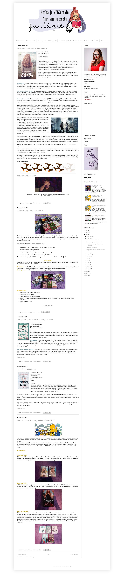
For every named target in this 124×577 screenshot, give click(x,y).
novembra (89, 238)
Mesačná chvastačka (88, 40)
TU (54, 195)
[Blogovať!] (45, 203)
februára (89, 266)
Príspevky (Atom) (30, 557)
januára (88, 268)
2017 (86, 234)
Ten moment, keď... (30, 40)
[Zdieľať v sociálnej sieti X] (47, 203)
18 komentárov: (36, 312)
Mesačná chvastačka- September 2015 (97, 196)
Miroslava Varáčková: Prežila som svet (32, 49)
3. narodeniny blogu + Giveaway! (30, 211)
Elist (67, 194)
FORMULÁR (48, 306)
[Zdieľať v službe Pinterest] (50, 203)
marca (88, 264)
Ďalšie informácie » (21, 357)
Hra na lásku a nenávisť (28, 520)
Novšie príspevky (22, 554)
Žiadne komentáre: (37, 203)
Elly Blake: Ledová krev (26, 369)
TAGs (97, 40)
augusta (89, 256)
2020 (86, 230)
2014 (86, 275)
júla (88, 259)
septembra (89, 255)
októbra (88, 253)
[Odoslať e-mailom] (43, 203)
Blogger (70, 566)
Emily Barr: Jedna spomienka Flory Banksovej (35, 320)
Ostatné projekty (52, 40)
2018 (86, 232)
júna (88, 260)
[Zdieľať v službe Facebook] (48, 203)
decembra (89, 236)
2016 (86, 271)
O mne (102, 40)
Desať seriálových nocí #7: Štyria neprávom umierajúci (98, 216)
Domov (48, 554)
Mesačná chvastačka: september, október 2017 (35, 420)
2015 (86, 273)
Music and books (77, 40)
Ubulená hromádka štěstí (63, 514)
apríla (88, 262)
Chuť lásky (37, 520)
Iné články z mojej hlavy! (65, 40)
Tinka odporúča (42, 40)
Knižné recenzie (20, 40)
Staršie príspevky (74, 554)
